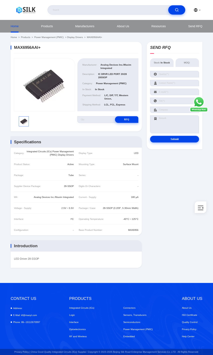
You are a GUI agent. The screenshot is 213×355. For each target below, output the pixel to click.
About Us (123, 26)
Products (47, 26)
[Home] (25, 10)
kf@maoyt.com (25, 315)
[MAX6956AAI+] (44, 84)
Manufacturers (84, 26)
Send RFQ (195, 26)
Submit (175, 139)
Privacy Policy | (22, 352)
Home (15, 26)
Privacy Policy (189, 329)
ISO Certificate (189, 315)
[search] (176, 10)
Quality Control (190, 322)
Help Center (188, 336)
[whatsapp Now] (199, 111)
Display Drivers (75, 37)
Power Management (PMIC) (49, 37)
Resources (158, 26)
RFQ (126, 119)
